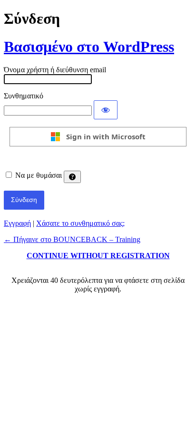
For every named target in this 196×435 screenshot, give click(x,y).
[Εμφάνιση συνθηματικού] (106, 109)
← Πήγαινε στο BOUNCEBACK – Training (72, 239)
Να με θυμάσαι (38, 175)
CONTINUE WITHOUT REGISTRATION (98, 255)
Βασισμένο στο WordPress (89, 46)
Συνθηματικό (23, 96)
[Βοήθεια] (72, 177)
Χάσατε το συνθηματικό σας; (80, 223)
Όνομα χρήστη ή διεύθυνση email (55, 70)
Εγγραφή (17, 223)
